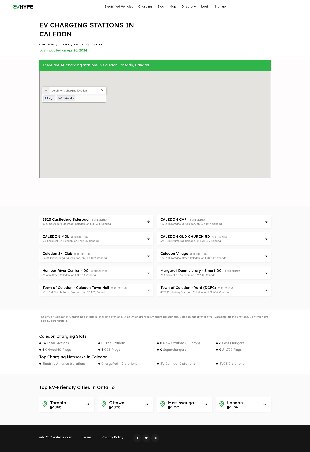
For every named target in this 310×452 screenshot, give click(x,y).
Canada (64, 44)
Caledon (97, 44)
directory (47, 44)
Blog (160, 6)
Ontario (80, 44)
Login (205, 6)
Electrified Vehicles (119, 6)
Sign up (220, 6)
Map (173, 6)
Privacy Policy (112, 437)
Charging (145, 6)
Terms (86, 437)
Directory (188, 6)
